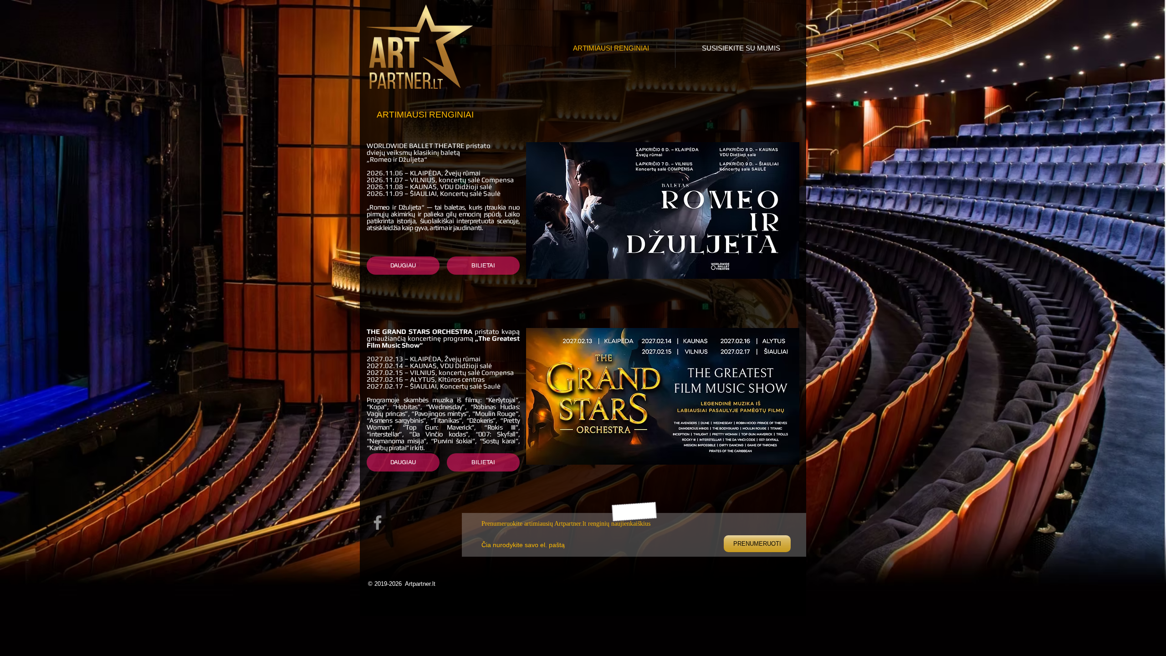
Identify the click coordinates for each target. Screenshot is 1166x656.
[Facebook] (377, 522)
